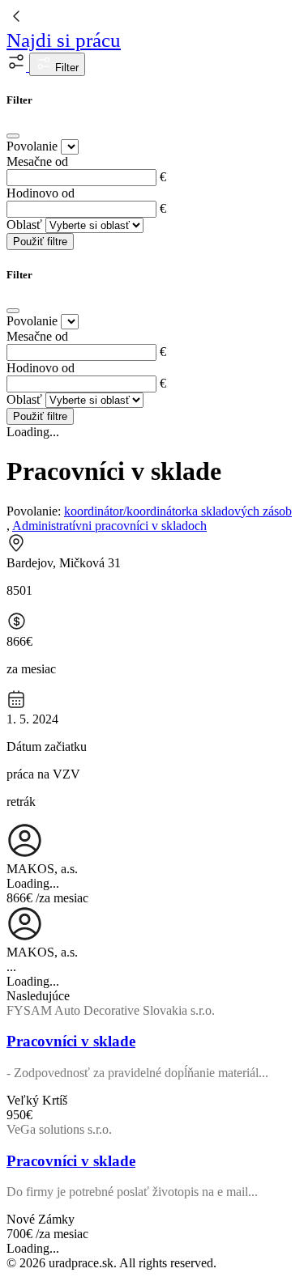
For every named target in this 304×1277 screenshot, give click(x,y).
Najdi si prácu (63, 40)
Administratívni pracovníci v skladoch (109, 525)
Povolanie (32, 146)
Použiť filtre (40, 241)
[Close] (12, 136)
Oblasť (24, 224)
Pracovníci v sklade (70, 1041)
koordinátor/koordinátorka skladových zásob (178, 511)
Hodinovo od (40, 193)
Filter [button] (65, 68)
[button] (17, 67)
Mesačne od (37, 161)
